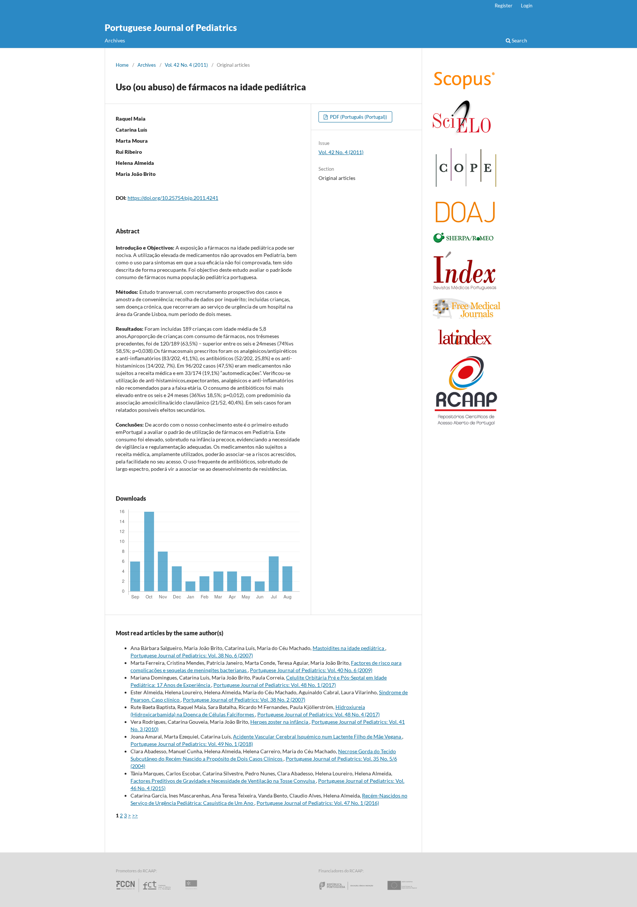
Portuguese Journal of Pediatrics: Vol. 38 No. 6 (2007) (191, 655)
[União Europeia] (408, 892)
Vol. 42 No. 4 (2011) (186, 65)
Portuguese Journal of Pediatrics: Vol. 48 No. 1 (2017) (274, 685)
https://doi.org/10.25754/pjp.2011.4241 (173, 198)
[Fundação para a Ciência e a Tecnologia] (144, 892)
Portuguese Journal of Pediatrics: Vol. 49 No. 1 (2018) (191, 744)
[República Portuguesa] (352, 892)
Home (122, 65)
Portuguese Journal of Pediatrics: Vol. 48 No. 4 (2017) (318, 714)
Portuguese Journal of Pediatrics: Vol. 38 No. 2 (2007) (244, 699)
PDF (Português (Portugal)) (358, 117)
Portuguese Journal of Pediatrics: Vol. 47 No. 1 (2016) (318, 803)
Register (503, 5)
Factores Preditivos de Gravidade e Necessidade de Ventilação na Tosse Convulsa (223, 781)
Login (526, 5)
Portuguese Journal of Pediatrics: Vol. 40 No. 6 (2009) (311, 670)
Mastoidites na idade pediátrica (349, 648)
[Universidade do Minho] (192, 892)
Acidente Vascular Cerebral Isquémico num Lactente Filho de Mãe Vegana (317, 736)
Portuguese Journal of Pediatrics (171, 27)
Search (519, 40)
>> (135, 815)
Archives (115, 40)
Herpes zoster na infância (279, 722)
